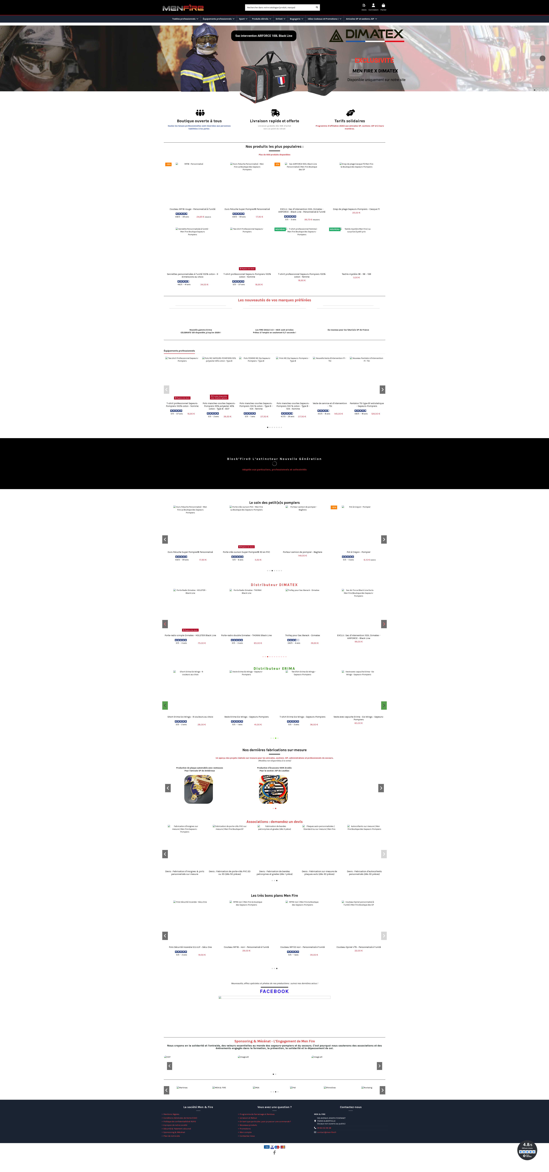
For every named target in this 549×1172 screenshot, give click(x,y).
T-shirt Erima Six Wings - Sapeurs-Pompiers (302, 716)
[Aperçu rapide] (192, 205)
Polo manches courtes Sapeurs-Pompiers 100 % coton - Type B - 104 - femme (255, 406)
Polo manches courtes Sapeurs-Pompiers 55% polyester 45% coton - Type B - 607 (219, 406)
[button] (267, 427)
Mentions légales (171, 1114)
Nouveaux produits (248, 1125)
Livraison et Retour (248, 1118)
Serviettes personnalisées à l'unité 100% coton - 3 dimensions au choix (192, 275)
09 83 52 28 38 (324, 1128)
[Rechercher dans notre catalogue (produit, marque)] (317, 7)
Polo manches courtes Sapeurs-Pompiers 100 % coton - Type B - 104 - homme (293, 406)
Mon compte (245, 1132)
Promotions (245, 1128)
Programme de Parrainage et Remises (257, 1114)
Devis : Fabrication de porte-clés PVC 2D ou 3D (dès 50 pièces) (229, 872)
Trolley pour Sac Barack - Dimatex (302, 635)
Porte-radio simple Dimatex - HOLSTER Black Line (190, 635)
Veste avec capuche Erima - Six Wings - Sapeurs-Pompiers (359, 718)
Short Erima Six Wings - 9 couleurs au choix (190, 716)
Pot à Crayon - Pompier (358, 552)
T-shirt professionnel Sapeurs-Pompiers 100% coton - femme (302, 275)
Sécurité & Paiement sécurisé (177, 1128)
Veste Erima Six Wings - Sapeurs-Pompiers (246, 716)
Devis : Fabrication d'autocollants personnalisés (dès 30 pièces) (364, 872)
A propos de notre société (175, 1125)
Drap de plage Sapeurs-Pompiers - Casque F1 (356, 209)
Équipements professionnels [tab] (179, 350)
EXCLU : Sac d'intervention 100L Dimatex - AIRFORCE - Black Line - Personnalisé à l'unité (301, 210)
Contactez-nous (247, 1136)
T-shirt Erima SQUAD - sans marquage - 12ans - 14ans (359, 948)
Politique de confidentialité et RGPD (179, 1121)
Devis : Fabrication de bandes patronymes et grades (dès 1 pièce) (275, 872)
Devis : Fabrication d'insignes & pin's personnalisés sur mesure (184, 872)
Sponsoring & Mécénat (174, 1132)
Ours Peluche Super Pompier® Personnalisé (247, 209)
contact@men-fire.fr (326, 1132)
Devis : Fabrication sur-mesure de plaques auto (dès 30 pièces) (319, 872)
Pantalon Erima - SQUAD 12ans (302, 947)
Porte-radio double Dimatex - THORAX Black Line (246, 635)
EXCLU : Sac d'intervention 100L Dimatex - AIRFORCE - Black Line (358, 636)
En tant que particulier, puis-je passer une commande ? (265, 1121)
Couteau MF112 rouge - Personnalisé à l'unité (246, 947)
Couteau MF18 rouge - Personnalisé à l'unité (192, 209)
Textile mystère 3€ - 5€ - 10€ (356, 274)
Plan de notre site (171, 1136)
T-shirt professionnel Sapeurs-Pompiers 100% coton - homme (247, 275)
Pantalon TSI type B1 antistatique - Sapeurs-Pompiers (367, 404)
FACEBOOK (274, 991)
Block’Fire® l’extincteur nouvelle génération (274, 459)
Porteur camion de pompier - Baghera (302, 552)
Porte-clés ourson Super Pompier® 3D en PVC (246, 552)
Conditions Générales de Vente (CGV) (180, 1118)
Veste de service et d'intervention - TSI (330, 404)
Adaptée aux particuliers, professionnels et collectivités (274, 469)
